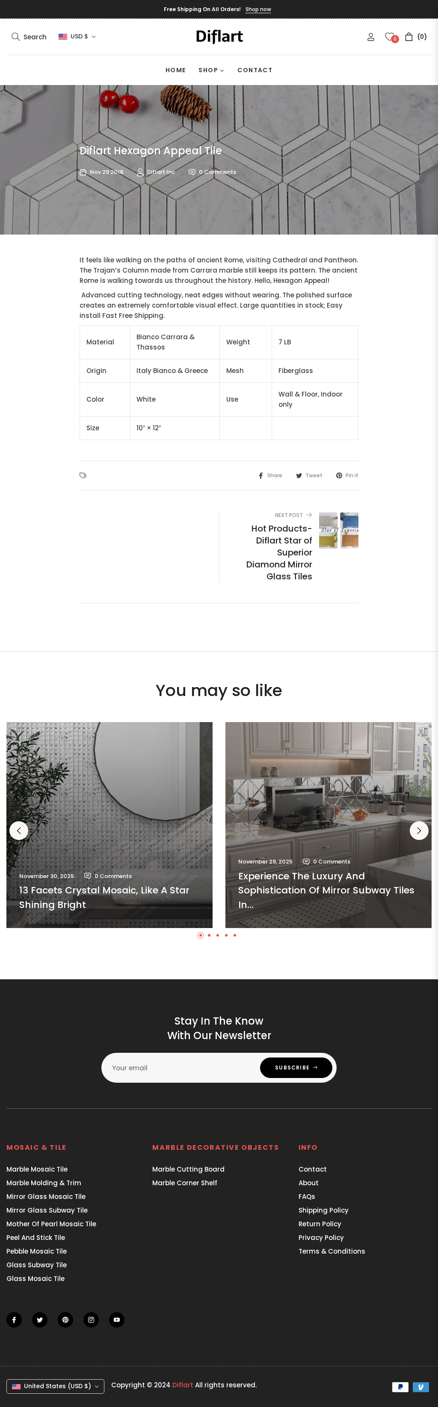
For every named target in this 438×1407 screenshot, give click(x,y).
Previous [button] (18, 830)
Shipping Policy (324, 1210)
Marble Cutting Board (188, 1169)
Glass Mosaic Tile (35, 1278)
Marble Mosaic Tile (37, 1169)
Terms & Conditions (332, 1251)
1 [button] (200, 935)
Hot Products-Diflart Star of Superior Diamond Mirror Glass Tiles (279, 552)
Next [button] (419, 830)
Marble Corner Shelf (184, 1182)
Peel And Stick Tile (35, 1237)
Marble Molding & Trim (43, 1182)
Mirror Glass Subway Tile (47, 1210)
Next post (289, 515)
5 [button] (235, 935)
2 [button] (209, 935)
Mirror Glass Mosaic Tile (46, 1196)
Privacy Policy (321, 1237)
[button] (29, 36)
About (309, 1182)
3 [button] (217, 935)
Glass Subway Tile (36, 1264)
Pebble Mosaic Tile (36, 1251)
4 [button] (226, 935)
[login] (371, 37)
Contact (313, 1169)
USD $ (79, 36)
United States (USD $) (57, 1386)
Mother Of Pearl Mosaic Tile (51, 1223)
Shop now (258, 9)
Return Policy (320, 1223)
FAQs (307, 1196)
